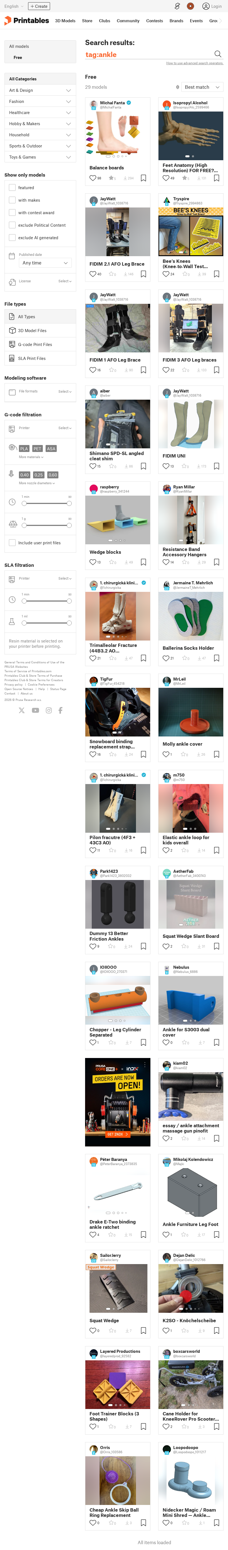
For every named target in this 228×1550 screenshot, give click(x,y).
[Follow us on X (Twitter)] (21, 710)
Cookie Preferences (41, 684)
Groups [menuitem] (216, 20)
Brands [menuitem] (176, 20)
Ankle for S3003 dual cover (186, 1032)
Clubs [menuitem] (104, 20)
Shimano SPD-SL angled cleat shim (117, 456)
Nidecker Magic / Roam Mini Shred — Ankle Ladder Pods (189, 1512)
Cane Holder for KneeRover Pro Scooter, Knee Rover (189, 1416)
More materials (30, 457)
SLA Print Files (32, 358)
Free (18, 57)
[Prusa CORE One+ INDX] (117, 1102)
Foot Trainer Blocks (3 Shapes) (114, 1416)
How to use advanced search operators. (195, 63)
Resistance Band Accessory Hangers (185, 552)
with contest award (36, 212)
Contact (9, 693)
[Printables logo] (26, 21)
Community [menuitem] (128, 20)
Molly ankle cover (182, 743)
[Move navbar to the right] (220, 20)
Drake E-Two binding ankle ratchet (113, 1224)
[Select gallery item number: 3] (118, 156)
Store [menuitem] (87, 20)
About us (27, 693)
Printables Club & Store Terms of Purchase (33, 675)
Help (41, 689)
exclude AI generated (38, 237)
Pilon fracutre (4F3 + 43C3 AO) (112, 840)
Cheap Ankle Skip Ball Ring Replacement (114, 1512)
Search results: (110, 42)
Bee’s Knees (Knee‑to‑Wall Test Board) (183, 263)
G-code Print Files (35, 344)
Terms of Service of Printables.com (27, 671)
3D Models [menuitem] (65, 20)
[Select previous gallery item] (24, 503)
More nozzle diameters (36, 483)
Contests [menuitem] (154, 20)
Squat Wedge (104, 1320)
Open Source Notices (18, 689)
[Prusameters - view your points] (190, 6)
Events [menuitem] (196, 20)
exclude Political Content (42, 225)
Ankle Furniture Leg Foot (190, 1224)
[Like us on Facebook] (60, 710)
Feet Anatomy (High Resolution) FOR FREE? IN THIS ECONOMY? (188, 167)
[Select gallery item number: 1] (108, 156)
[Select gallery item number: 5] (126, 156)
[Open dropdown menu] (144, 1064)
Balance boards (107, 167)
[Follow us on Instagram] (49, 710)
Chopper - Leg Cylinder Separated (115, 1032)
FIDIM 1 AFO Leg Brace (115, 359)
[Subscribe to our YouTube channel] (35, 710)
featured (26, 187)
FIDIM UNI (174, 455)
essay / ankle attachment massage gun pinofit (191, 1128)
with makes (29, 199)
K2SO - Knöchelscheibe (189, 1320)
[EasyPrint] (177, 6)
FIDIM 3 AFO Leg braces (190, 359)
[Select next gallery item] (69, 503)
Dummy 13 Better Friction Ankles (109, 936)
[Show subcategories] (68, 90)
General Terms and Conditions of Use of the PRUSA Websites (34, 664)
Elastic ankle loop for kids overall (186, 840)
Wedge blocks (105, 552)
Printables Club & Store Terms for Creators (33, 680)
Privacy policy (13, 684)
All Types (26, 316)
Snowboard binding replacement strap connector (111, 744)
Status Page (58, 689)
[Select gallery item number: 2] (114, 156)
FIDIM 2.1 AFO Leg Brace (117, 263)
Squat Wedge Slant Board (191, 936)
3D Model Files (32, 330)
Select (63, 281)
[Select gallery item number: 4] (123, 156)
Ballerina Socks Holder (188, 648)
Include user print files (39, 542)
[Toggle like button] (93, 178)
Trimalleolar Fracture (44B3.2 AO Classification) (113, 647)
